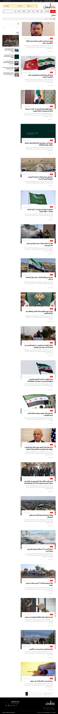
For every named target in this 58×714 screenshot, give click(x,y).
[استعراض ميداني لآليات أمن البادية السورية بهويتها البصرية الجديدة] (16, 76)
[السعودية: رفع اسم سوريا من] (16, 52)
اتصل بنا (38, 712)
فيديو (19, 11)
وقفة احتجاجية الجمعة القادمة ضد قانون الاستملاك (41, 516)
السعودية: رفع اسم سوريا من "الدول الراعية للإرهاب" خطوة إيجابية (40, 211)
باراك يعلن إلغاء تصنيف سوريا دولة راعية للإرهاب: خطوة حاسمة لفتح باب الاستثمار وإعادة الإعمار (38, 448)
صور (15, 11)
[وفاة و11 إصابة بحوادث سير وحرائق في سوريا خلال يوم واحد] (16, 71)
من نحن (51, 712)
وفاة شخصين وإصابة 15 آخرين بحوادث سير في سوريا (39, 584)
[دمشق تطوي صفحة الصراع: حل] (16, 64)
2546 (45, 693)
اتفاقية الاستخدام (47, 712)
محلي (46, 18)
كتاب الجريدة (47, 11)
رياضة (33, 11)
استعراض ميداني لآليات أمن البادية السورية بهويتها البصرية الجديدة (40, 178)
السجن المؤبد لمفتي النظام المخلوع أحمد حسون (39, 617)
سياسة (41, 11)
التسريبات (40, 1)
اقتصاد (37, 1)
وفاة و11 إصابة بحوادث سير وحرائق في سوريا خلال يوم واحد (40, 245)
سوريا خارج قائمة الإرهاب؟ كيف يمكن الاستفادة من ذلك (39, 279)
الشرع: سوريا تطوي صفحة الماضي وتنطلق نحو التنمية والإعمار (39, 313)
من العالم (23, 11)
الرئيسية (53, 11)
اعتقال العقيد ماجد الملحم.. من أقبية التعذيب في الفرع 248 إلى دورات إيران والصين (39, 347)
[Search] (3, 27)
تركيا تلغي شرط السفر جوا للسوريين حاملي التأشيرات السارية (40, 76)
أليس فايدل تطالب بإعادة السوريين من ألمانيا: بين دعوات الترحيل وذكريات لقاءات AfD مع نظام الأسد (38, 482)
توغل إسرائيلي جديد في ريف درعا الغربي (41, 649)
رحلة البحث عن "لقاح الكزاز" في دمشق (41, 681)
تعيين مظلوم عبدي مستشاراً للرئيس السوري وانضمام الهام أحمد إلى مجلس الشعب (11, 42)
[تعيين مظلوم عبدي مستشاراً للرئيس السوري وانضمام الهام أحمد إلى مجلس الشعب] (10, 46)
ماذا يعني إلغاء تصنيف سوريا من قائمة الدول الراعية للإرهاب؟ (40, 414)
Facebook (28, 38)
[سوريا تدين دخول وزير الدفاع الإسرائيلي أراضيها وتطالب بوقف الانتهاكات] (16, 58)
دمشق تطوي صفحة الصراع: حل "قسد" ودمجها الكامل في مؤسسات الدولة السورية (39, 110)
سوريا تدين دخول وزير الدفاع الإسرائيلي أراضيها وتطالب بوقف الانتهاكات (39, 144)
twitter (24, 38)
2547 (49, 693)
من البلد (29, 11)
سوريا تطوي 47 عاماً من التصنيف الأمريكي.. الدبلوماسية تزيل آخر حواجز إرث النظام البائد (40, 380)
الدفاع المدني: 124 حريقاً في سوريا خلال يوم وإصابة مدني (40, 550)
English (33, 1)
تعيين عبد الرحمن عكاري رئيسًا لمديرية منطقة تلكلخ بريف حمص (39, 42)
